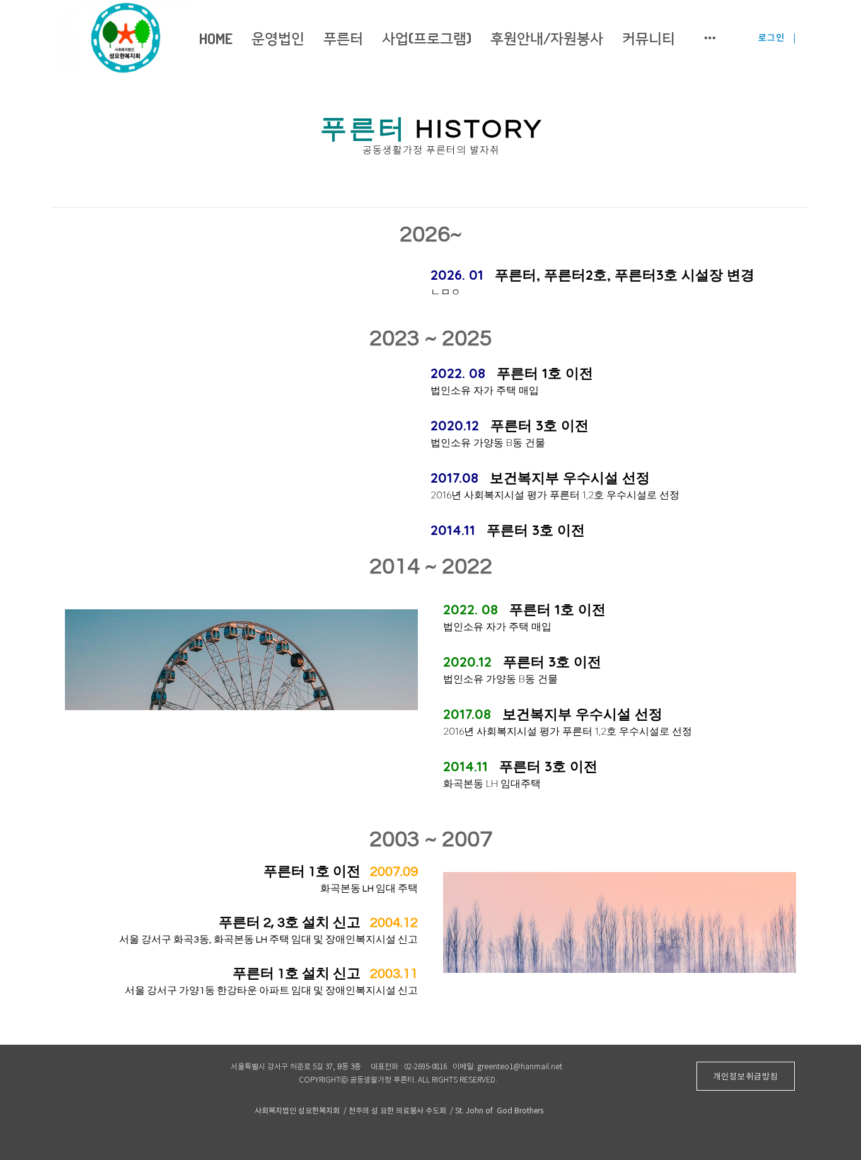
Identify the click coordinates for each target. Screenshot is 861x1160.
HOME (216, 38)
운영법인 (277, 37)
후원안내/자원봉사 (546, 37)
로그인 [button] (771, 38)
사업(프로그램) (426, 37)
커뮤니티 (648, 37)
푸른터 (343, 37)
